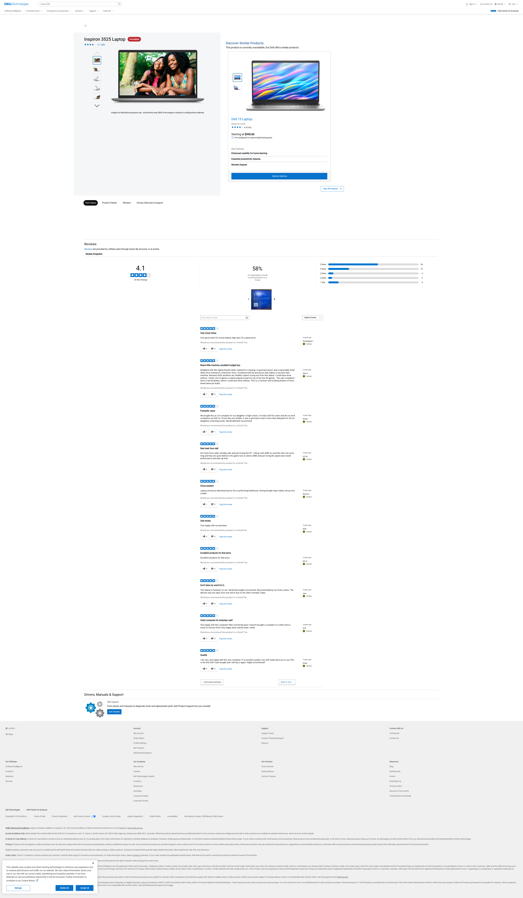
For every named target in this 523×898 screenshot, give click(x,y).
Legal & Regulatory (135, 816)
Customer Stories (140, 801)
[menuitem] (33, 11)
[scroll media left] (248, 299)
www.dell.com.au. (135, 828)
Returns (265, 743)
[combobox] (80, 4)
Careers (136, 771)
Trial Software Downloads (400, 796)
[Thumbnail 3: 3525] (97, 79)
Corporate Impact (140, 796)
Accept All (84, 888)
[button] (472, 4)
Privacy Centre (396, 786)
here (171, 885)
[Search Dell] (119, 4)
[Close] (93, 863)
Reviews (127, 202)
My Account (138, 733)
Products (9, 771)
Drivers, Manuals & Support (150, 202)
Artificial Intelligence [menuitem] (12, 11)
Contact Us (394, 738)
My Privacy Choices (82, 816)
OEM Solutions (268, 771)
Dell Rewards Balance (142, 753)
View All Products (330, 189)
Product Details (109, 202)
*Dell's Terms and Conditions (17, 828)
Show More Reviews (212, 682)
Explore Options (279, 176)
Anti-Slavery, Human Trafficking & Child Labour (203, 816)
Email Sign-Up (395, 781)
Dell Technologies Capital (143, 776)
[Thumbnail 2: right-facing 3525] (97, 70)
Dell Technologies (12, 810)
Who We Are (138, 766)
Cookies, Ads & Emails (111, 816)
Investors (137, 781)
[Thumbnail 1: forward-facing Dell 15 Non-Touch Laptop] (237, 78)
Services (8, 781)
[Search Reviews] (246, 317)
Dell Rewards (395, 771)
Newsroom (138, 786)
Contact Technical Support (273, 738)
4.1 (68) (101, 44)
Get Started (114, 711)
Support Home (268, 733)
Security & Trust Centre (399, 791)
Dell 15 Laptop (241, 119)
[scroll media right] (274, 299)
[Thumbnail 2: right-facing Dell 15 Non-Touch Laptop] (237, 88)
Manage (18, 888)
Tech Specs (90, 202)
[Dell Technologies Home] (16, 4)
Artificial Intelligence (13, 766)
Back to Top (286, 682)
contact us (137, 855)
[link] (486, 4)
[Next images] (97, 105)
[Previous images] (97, 53)
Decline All (64, 888)
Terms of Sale (39, 816)
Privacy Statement (59, 816)
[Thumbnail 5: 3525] (97, 97)
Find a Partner (267, 766)
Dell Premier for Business (508, 11)
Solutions (9, 776)
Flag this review (225, 349)
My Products (138, 748)
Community (394, 733)
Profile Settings (139, 743)
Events (392, 776)
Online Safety (155, 816)
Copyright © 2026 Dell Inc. (16, 816)
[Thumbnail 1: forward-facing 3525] (97, 60)
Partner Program (269, 776)
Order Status (138, 738)
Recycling (137, 791)
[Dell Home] (85, 25)
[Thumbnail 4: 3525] (97, 88)
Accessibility (172, 816)
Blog (391, 766)
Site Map (9, 734)
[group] (157, 77)
